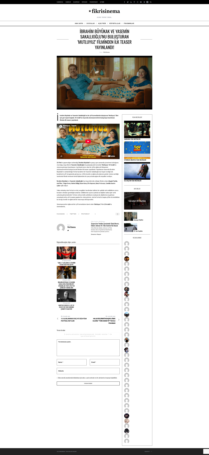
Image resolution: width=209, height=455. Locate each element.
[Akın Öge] (137, 304)
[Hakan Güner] (137, 355)
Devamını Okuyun (96, 234)
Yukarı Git (147, 451)
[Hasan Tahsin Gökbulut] (137, 410)
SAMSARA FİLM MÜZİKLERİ (132, 139)
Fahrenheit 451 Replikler (137, 200)
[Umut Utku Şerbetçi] (137, 334)
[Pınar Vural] (137, 390)
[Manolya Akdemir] (137, 425)
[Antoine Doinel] (137, 299)
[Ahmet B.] (137, 243)
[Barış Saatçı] (137, 405)
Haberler (68, 2)
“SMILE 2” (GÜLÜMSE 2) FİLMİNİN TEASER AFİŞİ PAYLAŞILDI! (66, 264)
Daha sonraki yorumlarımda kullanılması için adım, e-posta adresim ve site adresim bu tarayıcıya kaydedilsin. (87, 378)
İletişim (102, 2)
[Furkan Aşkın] (137, 324)
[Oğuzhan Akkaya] (137, 375)
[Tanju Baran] (137, 253)
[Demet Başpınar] (137, 309)
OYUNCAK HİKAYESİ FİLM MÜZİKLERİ (135, 160)
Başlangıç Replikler (138, 220)
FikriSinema (106, 52)
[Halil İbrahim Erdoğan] (137, 248)
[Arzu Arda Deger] (137, 274)
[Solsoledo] (137, 380)
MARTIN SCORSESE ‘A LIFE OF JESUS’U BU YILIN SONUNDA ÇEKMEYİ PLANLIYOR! (66, 307)
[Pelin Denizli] (137, 395)
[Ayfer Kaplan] (137, 294)
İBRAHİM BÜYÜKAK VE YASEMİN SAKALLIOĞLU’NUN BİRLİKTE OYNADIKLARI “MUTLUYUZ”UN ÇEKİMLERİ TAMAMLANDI (66, 285)
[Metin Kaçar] (137, 263)
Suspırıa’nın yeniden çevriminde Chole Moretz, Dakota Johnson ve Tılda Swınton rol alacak (105, 224)
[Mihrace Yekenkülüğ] (137, 436)
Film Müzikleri (94, 2)
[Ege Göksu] (137, 360)
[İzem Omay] (137, 365)
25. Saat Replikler (138, 231)
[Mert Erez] (137, 431)
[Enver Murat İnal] (137, 370)
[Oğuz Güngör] (137, 441)
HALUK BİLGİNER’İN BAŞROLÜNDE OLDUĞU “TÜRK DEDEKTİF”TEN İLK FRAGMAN (104, 320)
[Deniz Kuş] (137, 258)
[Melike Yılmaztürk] (137, 385)
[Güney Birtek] (137, 415)
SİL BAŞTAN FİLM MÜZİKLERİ (132, 180)
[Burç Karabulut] (137, 284)
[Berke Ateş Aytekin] (137, 344)
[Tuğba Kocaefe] (137, 279)
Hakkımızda (60, 2)
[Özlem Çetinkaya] (137, 269)
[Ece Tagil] (137, 400)
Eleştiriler (76, 2)
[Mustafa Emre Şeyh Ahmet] (137, 329)
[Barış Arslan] (137, 289)
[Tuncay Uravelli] (137, 314)
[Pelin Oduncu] (137, 339)
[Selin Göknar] (137, 350)
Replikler (84, 2)
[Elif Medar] (137, 420)
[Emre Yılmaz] (137, 319)
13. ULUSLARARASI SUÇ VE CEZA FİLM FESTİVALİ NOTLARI (74, 319)
